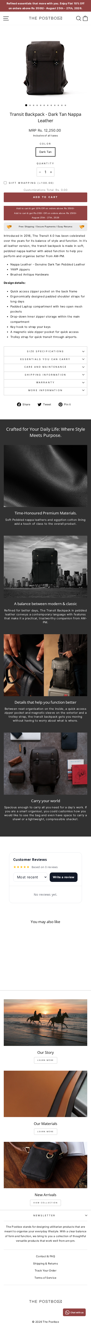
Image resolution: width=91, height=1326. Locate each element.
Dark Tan (45, 152)
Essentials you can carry (45, 359)
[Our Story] (45, 1022)
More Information (45, 390)
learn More (45, 1060)
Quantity (45, 163)
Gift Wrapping (31, 183)
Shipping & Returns (45, 1263)
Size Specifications (45, 351)
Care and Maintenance (45, 366)
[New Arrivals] (45, 1165)
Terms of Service (45, 1277)
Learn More (45, 1131)
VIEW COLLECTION (45, 1203)
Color (45, 143)
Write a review (63, 877)
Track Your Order (45, 1270)
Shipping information (45, 374)
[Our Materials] (45, 1094)
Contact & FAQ (45, 1256)
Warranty (45, 382)
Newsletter (44, 1215)
